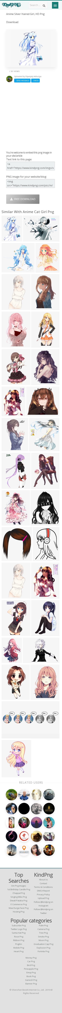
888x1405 (8, 486)
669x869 (37, 596)
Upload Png (43, 898)
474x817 (7, 697)
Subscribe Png (19, 925)
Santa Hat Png (18, 932)
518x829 (7, 345)
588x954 (7, 449)
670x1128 (8, 634)
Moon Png (43, 940)
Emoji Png (31, 972)
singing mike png (18, 896)
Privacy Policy (43, 894)
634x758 (36, 697)
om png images (18, 885)
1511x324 (8, 736)
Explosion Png (43, 947)
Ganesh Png (31, 980)
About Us (43, 879)
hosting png (18, 911)
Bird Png (31, 965)
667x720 (35, 449)
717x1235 (38, 345)
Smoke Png (43, 936)
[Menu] (55, 5)
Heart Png (18, 951)
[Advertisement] (31, 117)
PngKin (18, 944)
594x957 (37, 307)
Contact (43, 883)
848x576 (28, 661)
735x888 (36, 523)
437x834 (7, 307)
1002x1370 (38, 486)
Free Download (24, 199)
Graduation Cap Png (43, 944)
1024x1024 (38, 382)
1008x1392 (40, 559)
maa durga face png (18, 908)
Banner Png (31, 983)
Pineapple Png (31, 968)
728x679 (7, 270)
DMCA (35, 80)
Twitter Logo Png (19, 929)
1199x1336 (8, 559)
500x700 (37, 634)
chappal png (19, 893)
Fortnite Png (43, 951)
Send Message (22, 80)
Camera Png (43, 929)
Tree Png (43, 932)
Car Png (31, 961)
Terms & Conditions (43, 887)
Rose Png (18, 936)
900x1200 (8, 775)
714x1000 (8, 523)
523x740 (7, 239)
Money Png (31, 957)
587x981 (7, 382)
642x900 (7, 661)
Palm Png (43, 925)
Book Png (31, 976)
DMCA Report (43, 890)
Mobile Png (18, 947)
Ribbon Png (18, 940)
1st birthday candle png (18, 889)
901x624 (29, 239)
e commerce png (19, 904)
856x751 (32, 414)
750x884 (7, 414)
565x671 (41, 270)
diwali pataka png (18, 900)
